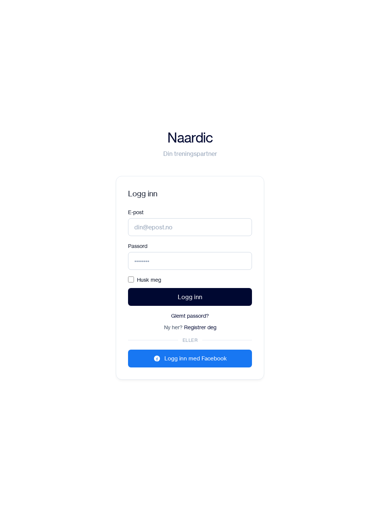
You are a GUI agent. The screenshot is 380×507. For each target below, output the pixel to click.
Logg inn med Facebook (195, 358)
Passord (137, 246)
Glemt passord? (190, 316)
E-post (136, 212)
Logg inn (190, 297)
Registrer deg (200, 327)
